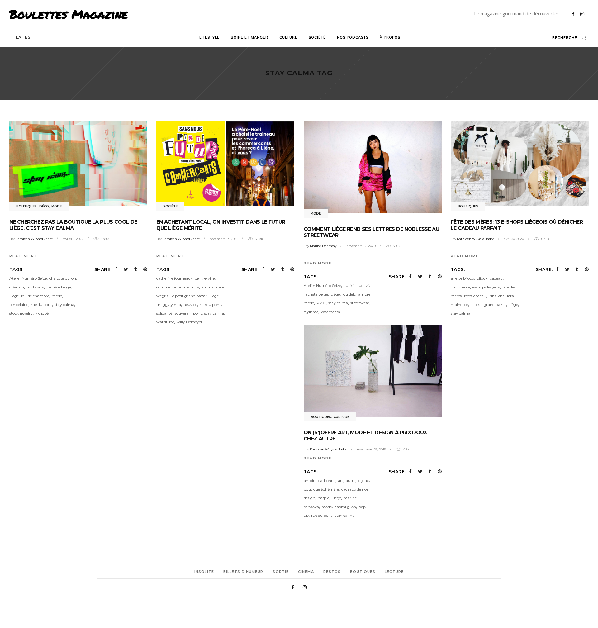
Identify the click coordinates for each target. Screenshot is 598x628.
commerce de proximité (177, 287)
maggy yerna (168, 304)
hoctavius (35, 287)
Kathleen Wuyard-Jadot (34, 239)
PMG (321, 303)
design (309, 498)
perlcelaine (18, 304)
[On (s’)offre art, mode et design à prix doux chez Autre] (373, 371)
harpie (323, 498)
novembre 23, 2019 (371, 449)
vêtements (330, 311)
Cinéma (306, 571)
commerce (460, 287)
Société (170, 206)
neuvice (190, 304)
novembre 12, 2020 (361, 246)
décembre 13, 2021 (224, 239)
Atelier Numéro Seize (28, 278)
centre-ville (205, 278)
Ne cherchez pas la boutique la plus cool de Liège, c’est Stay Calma (73, 225)
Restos (332, 571)
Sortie (281, 571)
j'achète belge (58, 287)
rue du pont (41, 304)
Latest (25, 37)
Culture (341, 417)
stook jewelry (21, 313)
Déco (44, 206)
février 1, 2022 (73, 239)
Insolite (204, 571)
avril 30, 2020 (514, 239)
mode (57, 295)
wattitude (165, 322)
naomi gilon (345, 506)
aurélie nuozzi (356, 285)
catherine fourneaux (174, 278)
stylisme (311, 311)
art (340, 480)
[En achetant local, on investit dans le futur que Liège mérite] (225, 163)
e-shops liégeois (486, 287)
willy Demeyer (189, 322)
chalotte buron (62, 278)
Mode (56, 206)
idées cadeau (475, 295)
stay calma (64, 304)
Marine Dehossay (323, 246)
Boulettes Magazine (68, 14)
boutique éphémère (321, 489)
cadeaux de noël (355, 489)
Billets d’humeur (243, 571)
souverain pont (188, 313)
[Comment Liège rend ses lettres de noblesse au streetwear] (373, 167)
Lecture (394, 571)
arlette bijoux (462, 278)
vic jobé (42, 313)
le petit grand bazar (189, 295)
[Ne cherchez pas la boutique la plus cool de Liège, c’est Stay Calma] (78, 163)
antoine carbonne (319, 480)
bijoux (482, 278)
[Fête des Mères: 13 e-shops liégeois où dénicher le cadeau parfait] (520, 163)
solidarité (164, 313)
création (16, 287)
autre (350, 480)
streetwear (359, 303)
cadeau (496, 278)
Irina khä (497, 295)
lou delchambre (35, 295)
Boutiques (26, 206)
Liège (14, 295)
